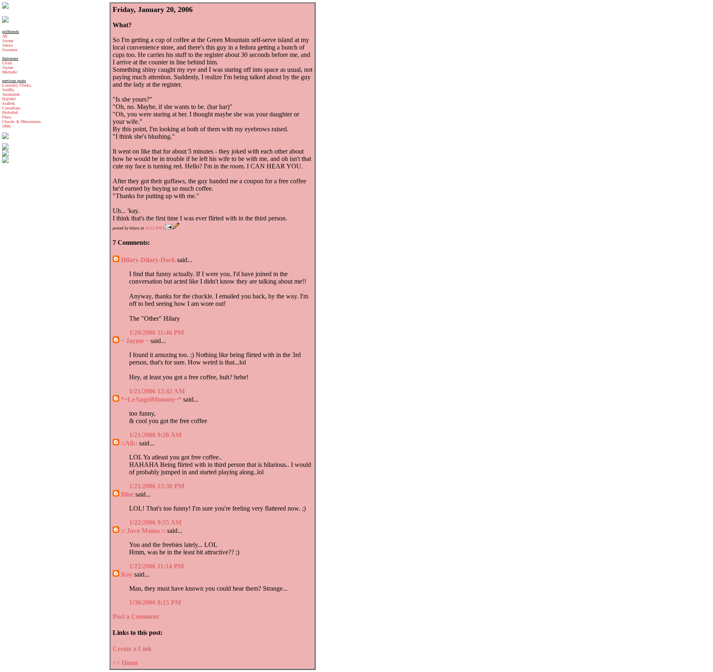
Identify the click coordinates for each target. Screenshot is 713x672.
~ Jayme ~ (135, 340)
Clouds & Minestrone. (22, 121)
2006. (7, 126)
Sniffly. (8, 90)
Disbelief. (10, 112)
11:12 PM (153, 228)
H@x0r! (9, 99)
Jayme (7, 40)
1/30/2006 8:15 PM (155, 602)
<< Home (125, 662)
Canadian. (11, 108)
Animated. (11, 94)
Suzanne (9, 49)
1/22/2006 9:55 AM (155, 522)
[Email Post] (168, 228)
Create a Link (132, 648)
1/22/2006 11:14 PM (156, 566)
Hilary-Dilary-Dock (148, 259)
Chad (7, 63)
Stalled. (9, 103)
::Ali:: (129, 443)
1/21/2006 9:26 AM (155, 434)
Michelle (9, 72)
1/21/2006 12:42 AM (157, 391)
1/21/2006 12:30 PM (156, 486)
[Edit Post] (176, 228)
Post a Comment (136, 616)
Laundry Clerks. (17, 85)
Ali (4, 36)
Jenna (7, 45)
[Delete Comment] (186, 332)
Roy (126, 574)
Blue (127, 494)
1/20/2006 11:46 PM (156, 332)
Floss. (7, 117)
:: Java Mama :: (143, 530)
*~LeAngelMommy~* (151, 399)
